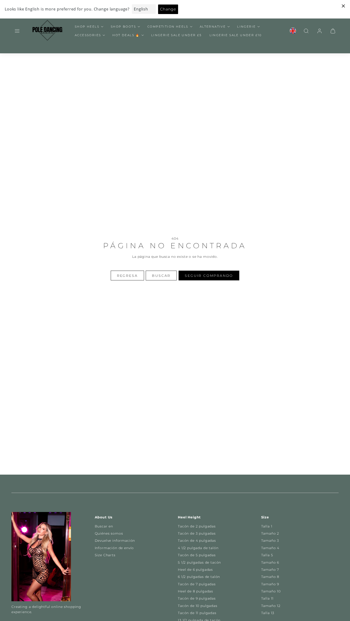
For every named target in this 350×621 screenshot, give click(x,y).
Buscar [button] (161, 275)
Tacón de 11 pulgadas (197, 613)
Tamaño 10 (271, 591)
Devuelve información (115, 540)
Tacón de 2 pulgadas (197, 526)
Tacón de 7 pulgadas (197, 584)
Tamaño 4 (270, 548)
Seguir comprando (209, 275)
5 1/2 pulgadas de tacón (199, 562)
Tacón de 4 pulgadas (197, 540)
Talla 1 (266, 526)
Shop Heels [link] (87, 26)
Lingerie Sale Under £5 (176, 35)
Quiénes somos (109, 533)
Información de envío (114, 548)
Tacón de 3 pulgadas (197, 533)
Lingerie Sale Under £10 (236, 35)
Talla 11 (267, 598)
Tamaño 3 (270, 540)
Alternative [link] (213, 26)
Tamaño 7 (270, 569)
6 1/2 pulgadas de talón (199, 577)
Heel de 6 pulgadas (195, 569)
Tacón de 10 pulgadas (197, 606)
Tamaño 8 (270, 577)
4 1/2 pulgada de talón (198, 548)
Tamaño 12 (271, 606)
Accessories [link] (88, 35)
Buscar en (104, 526)
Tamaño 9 (270, 584)
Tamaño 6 (270, 562)
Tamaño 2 (270, 533)
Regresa (127, 275)
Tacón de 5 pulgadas (197, 555)
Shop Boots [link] (123, 26)
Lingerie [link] (246, 26)
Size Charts (105, 555)
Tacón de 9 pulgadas (197, 598)
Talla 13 (268, 613)
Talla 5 (267, 555)
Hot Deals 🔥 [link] (126, 35)
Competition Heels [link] (167, 26)
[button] (17, 31)
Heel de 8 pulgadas (195, 591)
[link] (293, 31)
